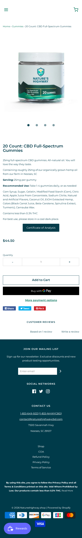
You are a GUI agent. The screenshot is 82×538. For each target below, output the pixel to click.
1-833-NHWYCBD (50, 413)
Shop (41, 446)
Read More (67, 490)
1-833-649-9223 (29, 413)
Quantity (8, 255)
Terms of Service (41, 467)
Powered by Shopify (59, 507)
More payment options (41, 300)
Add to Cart (41, 280)
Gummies (17, 26)
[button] (41, 80)
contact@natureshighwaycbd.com (41, 419)
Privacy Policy (41, 462)
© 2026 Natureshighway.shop (29, 507)
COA (41, 451)
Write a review (70, 331)
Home (6, 26)
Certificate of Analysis (41, 227)
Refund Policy (41, 456)
